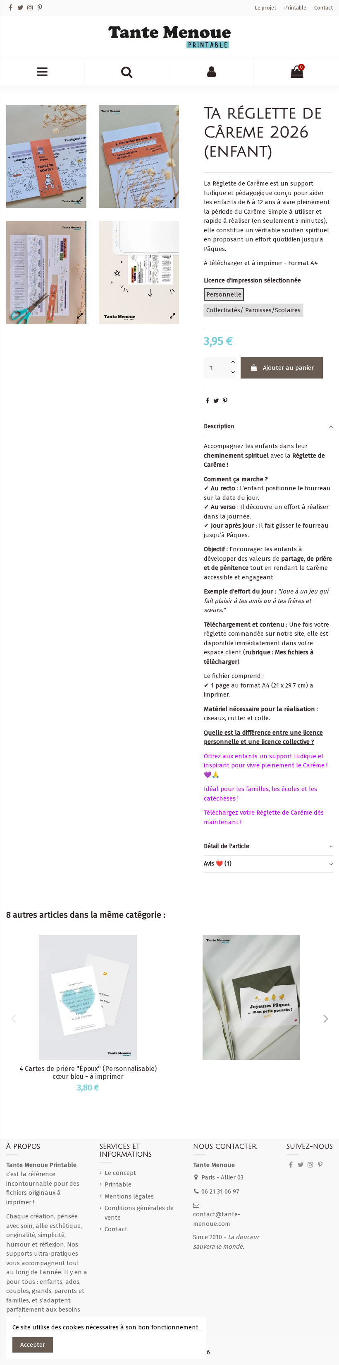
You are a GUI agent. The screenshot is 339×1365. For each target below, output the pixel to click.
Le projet (266, 8)
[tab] (268, 427)
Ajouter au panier (288, 367)
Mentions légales (129, 1196)
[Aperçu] (159, 947)
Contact (323, 8)
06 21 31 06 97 (220, 1191)
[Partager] (208, 401)
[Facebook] (10, 8)
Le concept (120, 1173)
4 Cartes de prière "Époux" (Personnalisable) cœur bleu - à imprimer (88, 1072)
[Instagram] (30, 8)
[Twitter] (20, 8)
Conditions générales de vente (139, 1212)
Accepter (32, 1344)
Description (219, 426)
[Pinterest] (40, 8)
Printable (296, 8)
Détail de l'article (226, 846)
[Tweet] (216, 401)
